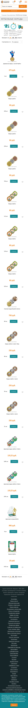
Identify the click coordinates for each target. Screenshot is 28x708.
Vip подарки (14, 599)
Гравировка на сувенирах (14, 647)
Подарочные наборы (14, 625)
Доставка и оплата (14, 681)
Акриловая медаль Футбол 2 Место (12, 484)
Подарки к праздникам (14, 605)
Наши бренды (14, 675)
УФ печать (14, 643)
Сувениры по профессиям (14, 627)
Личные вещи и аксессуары (14, 609)
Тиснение (14, 657)
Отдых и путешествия (14, 611)
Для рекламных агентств (14, 685)
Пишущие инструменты (14, 623)
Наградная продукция (14, 621)
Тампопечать (14, 645)
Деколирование (14, 655)
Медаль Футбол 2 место (12, 379)
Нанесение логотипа (14, 641)
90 (16, 37)
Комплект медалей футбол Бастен (12, 308)
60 (13, 37)
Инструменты (14, 619)
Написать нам (14, 10)
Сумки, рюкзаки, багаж (14, 629)
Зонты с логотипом (14, 617)
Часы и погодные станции (14, 633)
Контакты (14, 683)
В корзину (13, 76)
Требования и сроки (14, 665)
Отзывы (14, 673)
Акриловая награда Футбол (12, 519)
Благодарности (14, 671)
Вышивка (14, 659)
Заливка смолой (14, 661)
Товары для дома (14, 615)
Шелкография (14, 649)
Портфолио (14, 679)
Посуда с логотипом (14, 637)
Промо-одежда (14, 601)
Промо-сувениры (14, 607)
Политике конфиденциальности (16, 701)
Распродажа (14, 639)
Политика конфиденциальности (14, 687)
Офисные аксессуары (14, 603)
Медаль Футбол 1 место (12, 414)
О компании (14, 667)
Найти (22, 6)
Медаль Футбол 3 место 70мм (12, 344)
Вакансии (14, 677)
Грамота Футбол (12, 554)
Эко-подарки (14, 635)
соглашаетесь (6, 696)
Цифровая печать (14, 651)
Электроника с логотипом (14, 631)
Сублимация (14, 663)
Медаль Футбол (12, 203)
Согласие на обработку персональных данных (14, 689)
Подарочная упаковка (14, 613)
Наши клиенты (14, 669)
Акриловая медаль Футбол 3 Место (12, 449)
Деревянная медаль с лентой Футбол (12, 63)
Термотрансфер (14, 653)
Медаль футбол (12, 98)
